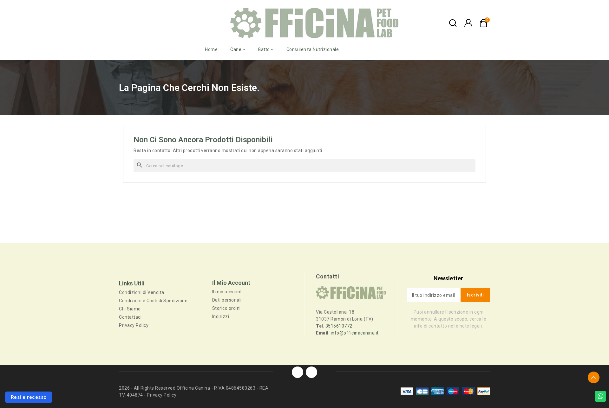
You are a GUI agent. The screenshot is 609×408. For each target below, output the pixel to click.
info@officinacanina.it (355, 332)
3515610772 (338, 325)
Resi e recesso (29, 397)
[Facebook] (297, 372)
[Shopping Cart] (483, 23)
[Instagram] (311, 372)
